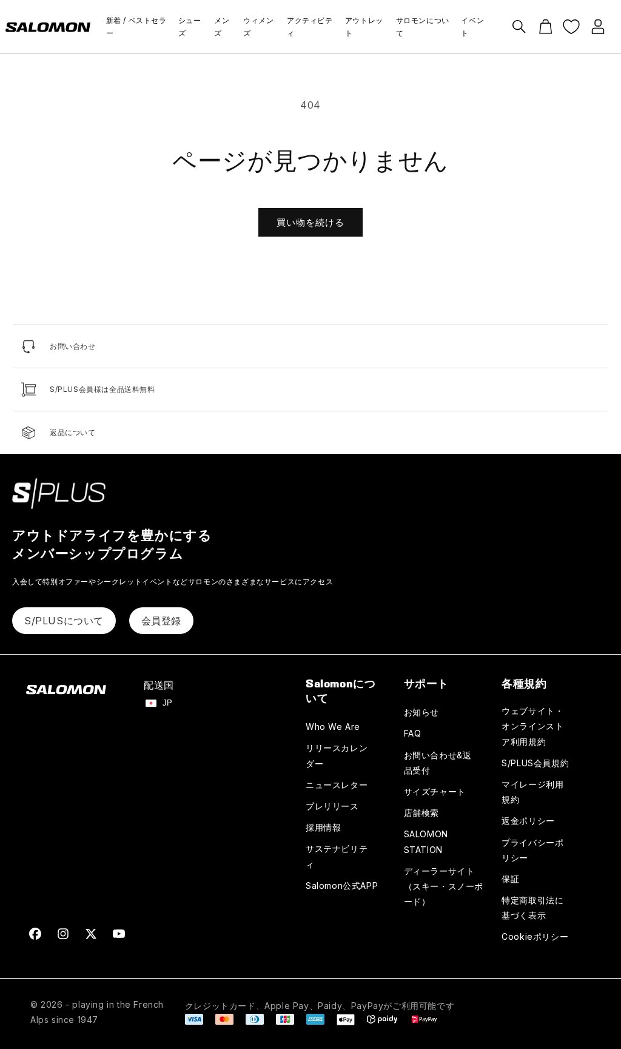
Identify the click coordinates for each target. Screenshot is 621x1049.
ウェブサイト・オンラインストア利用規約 (532, 726)
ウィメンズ (258, 27)
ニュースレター (337, 785)
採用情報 (323, 827)
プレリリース (332, 806)
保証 (510, 879)
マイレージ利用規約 (532, 791)
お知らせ (421, 712)
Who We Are (333, 726)
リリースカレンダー (337, 755)
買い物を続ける (310, 222)
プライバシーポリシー (532, 850)
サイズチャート (435, 791)
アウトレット (364, 27)
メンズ (221, 27)
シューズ (189, 27)
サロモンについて (422, 27)
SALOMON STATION (426, 841)
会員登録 (161, 621)
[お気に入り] (571, 27)
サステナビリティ (337, 856)
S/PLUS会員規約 (535, 763)
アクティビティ (310, 27)
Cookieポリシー (535, 936)
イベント (472, 27)
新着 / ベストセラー (136, 27)
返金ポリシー (528, 820)
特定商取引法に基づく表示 (532, 907)
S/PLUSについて (64, 621)
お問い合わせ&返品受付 (438, 762)
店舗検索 (421, 813)
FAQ (412, 733)
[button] (519, 26)
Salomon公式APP (342, 885)
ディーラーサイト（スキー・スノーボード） (443, 886)
